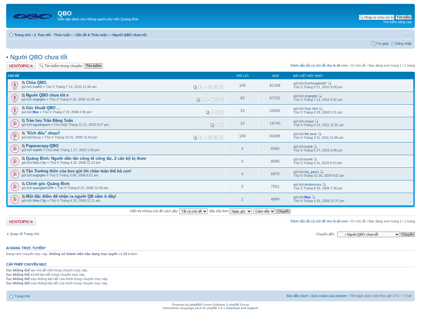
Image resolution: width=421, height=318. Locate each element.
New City (39, 162)
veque (309, 121)
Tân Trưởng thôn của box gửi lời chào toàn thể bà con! (78, 171)
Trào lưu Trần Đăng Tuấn (49, 120)
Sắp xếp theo (219, 211)
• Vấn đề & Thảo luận (90, 35)
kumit (309, 146)
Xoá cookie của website (328, 296)
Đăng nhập (403, 43)
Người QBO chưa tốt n (47, 95)
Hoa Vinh (311, 108)
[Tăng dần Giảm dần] (272, 211)
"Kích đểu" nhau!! (43, 133)
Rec (36, 112)
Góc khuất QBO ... (43, 107)
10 (215, 87)
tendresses (313, 184)
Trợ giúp (382, 43)
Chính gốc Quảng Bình (48, 183)
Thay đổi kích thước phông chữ (407, 33)
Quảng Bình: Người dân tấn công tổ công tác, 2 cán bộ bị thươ (86, 158)
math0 (37, 87)
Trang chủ (22, 35)
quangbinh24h (43, 188)
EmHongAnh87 (316, 83)
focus (37, 137)
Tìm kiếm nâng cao (397, 22)
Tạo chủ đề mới (18, 64)
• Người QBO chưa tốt (128, 35)
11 (221, 87)
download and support (242, 308)
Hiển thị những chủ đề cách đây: (154, 211)
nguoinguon (41, 124)
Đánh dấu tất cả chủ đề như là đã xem (319, 65)
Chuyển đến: (325, 234)
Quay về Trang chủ (24, 234)
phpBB (195, 304)
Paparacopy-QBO (42, 145)
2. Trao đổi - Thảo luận (52, 35)
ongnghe (39, 99)
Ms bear (311, 134)
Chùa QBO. (36, 82)
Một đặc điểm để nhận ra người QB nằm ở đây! (71, 196)
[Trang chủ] (33, 15)
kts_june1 (312, 172)
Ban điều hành (297, 296)
